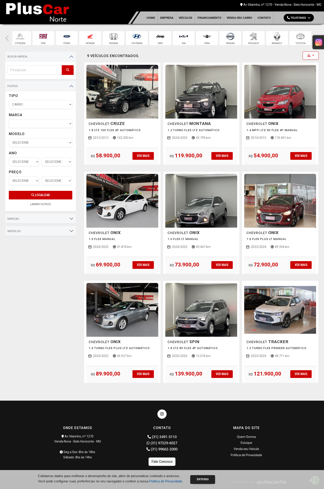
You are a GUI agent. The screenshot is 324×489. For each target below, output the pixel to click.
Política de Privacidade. (166, 481)
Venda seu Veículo (246, 449)
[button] (7, 38)
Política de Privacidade (246, 455)
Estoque (246, 442)
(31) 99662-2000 (163, 449)
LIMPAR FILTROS (40, 204)
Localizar (42, 195)
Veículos (185, 17)
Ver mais (143, 156)
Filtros (12, 86)
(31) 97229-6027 (163, 443)
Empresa (166, 17)
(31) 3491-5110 (164, 437)
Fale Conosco (162, 461)
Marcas (13, 218)
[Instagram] (162, 414)
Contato (264, 17)
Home (151, 17)
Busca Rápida (17, 56)
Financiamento (209, 17)
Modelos (14, 231)
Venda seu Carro (239, 17)
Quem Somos (246, 437)
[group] (20, 38)
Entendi (203, 479)
